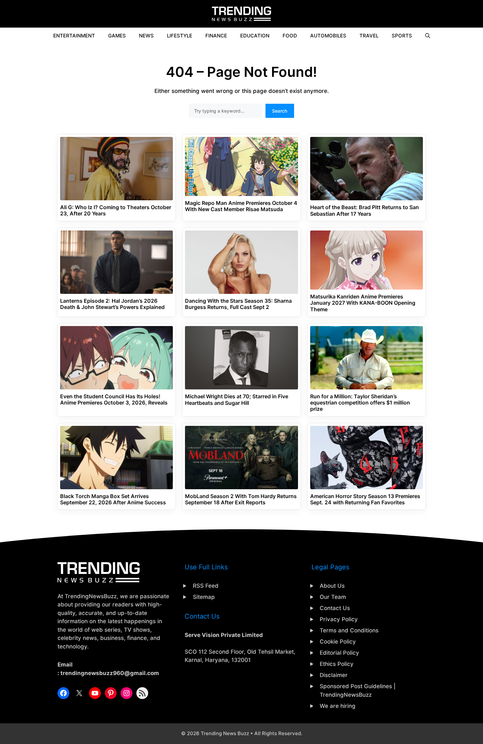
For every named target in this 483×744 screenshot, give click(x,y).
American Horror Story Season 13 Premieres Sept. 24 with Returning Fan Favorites (365, 499)
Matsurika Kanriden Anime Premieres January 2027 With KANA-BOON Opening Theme (362, 303)
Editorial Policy (339, 652)
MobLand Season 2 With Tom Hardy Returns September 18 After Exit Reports (241, 499)
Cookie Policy (338, 641)
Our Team (333, 597)
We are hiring (338, 706)
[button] (428, 36)
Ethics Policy (337, 664)
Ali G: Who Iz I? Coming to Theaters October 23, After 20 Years (115, 210)
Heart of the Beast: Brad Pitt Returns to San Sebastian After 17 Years (364, 210)
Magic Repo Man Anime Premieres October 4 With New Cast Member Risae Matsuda (241, 206)
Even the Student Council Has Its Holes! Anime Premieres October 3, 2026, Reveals (114, 399)
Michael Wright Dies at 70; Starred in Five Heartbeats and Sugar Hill (236, 399)
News (146, 36)
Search (279, 111)
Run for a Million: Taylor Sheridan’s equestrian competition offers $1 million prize (360, 402)
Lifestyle (179, 36)
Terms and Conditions (349, 630)
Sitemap (204, 597)
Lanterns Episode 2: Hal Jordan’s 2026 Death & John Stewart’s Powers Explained (112, 304)
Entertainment (74, 36)
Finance (216, 36)
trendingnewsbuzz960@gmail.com (109, 673)
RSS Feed (205, 585)
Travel (369, 36)
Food (290, 36)
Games (117, 36)
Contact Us (335, 608)
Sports (402, 36)
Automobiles (328, 36)
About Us (332, 585)
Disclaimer (334, 675)
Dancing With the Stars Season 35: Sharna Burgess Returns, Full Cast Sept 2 (238, 304)
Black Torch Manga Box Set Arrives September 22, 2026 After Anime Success (113, 499)
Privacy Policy (339, 619)
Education (254, 36)
